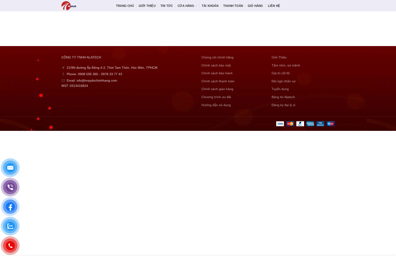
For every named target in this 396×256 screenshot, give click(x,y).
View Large (144, 24)
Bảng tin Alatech (283, 97)
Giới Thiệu (279, 57)
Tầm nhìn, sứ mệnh (286, 65)
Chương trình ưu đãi (216, 97)
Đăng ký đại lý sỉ (283, 105)
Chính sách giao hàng (217, 89)
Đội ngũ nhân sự (284, 81)
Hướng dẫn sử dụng (216, 105)
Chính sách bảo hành (217, 73)
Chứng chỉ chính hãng (217, 57)
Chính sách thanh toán (217, 81)
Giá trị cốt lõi (281, 73)
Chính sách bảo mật (216, 65)
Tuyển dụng (280, 89)
